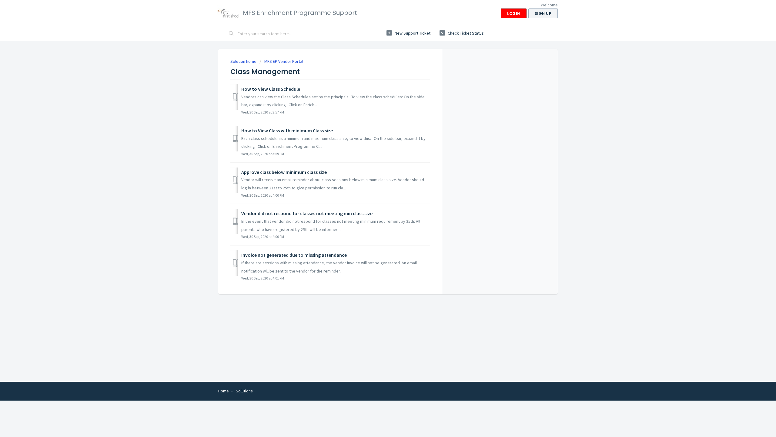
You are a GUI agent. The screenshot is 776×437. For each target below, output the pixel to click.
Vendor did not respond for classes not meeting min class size (307, 213)
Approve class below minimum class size (284, 172)
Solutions (244, 391)
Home (223, 391)
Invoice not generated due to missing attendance (294, 255)
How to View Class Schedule (270, 89)
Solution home (243, 61)
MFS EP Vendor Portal (283, 61)
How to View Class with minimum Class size (287, 130)
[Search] (231, 34)
